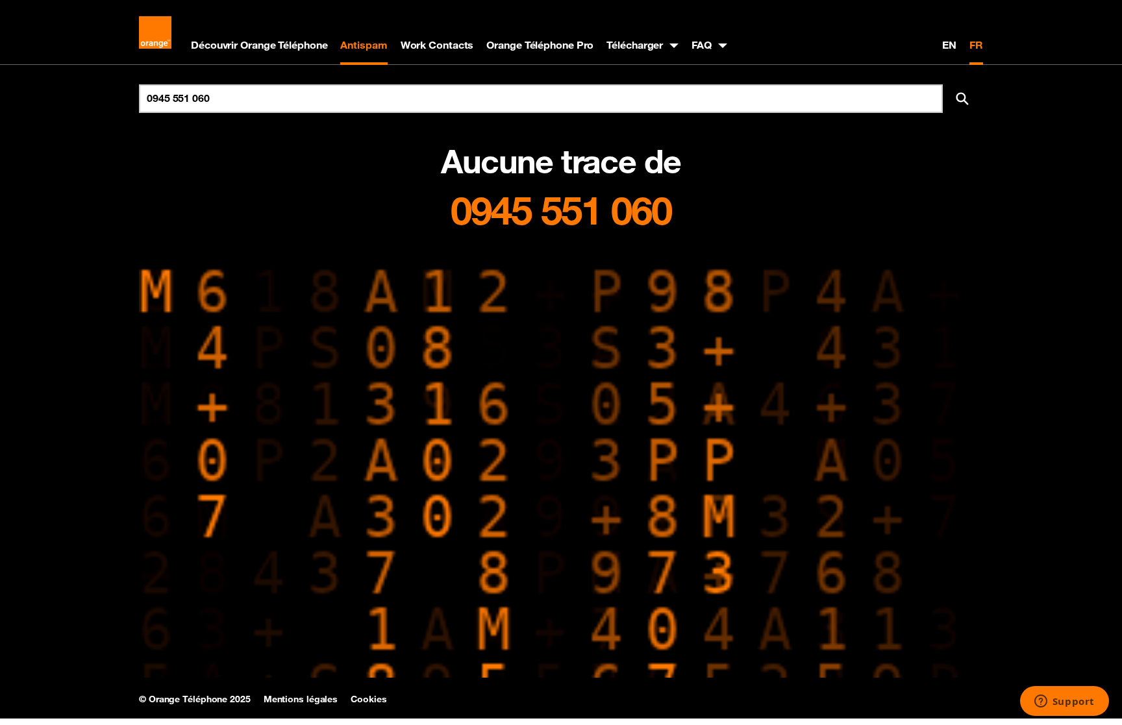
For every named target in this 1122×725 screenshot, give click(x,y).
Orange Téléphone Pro (539, 44)
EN (949, 44)
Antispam (363, 44)
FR (976, 44)
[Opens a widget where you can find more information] (1064, 702)
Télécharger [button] (634, 44)
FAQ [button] (702, 44)
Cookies (368, 699)
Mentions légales (301, 699)
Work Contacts (437, 44)
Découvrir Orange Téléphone (259, 44)
